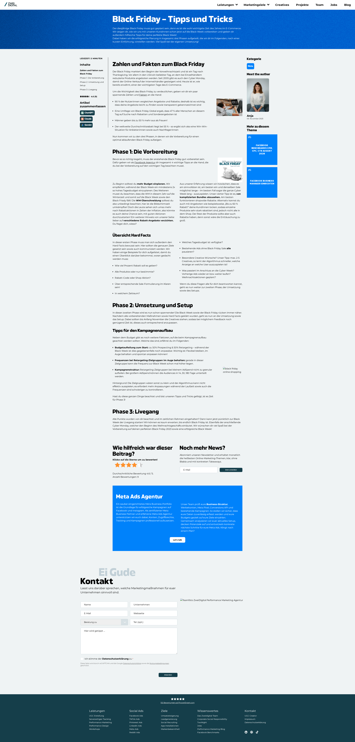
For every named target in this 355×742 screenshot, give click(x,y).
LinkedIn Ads (135, 726)
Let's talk (177, 540)
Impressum (250, 719)
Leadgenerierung (169, 719)
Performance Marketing (100, 722)
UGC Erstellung (96, 716)
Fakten (143, 95)
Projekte (302, 5)
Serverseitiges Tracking (100, 719)
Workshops (94, 729)
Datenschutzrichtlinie (132, 663)
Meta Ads (133, 729)
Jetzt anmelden (231, 470)
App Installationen (170, 726)
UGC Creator (251, 716)
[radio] (117, 465)
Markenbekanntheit (170, 729)
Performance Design (99, 726)
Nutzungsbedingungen (159, 663)
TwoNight (202, 722)
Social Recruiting (169, 722)
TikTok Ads (134, 719)
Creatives (282, 5)
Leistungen (225, 5)
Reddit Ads (134, 732)
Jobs (333, 5)
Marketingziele (255, 5)
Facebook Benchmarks (208, 732)
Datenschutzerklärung (115, 658)
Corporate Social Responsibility (212, 719)
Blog (347, 5)
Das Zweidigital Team (207, 716)
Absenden (168, 675)
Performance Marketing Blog (211, 729)
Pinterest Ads (135, 722)
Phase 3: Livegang (88, 89)
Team (320, 5)
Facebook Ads (136, 716)
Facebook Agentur (145, 162)
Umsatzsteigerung (170, 716)
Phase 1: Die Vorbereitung (92, 78)
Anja (250, 115)
